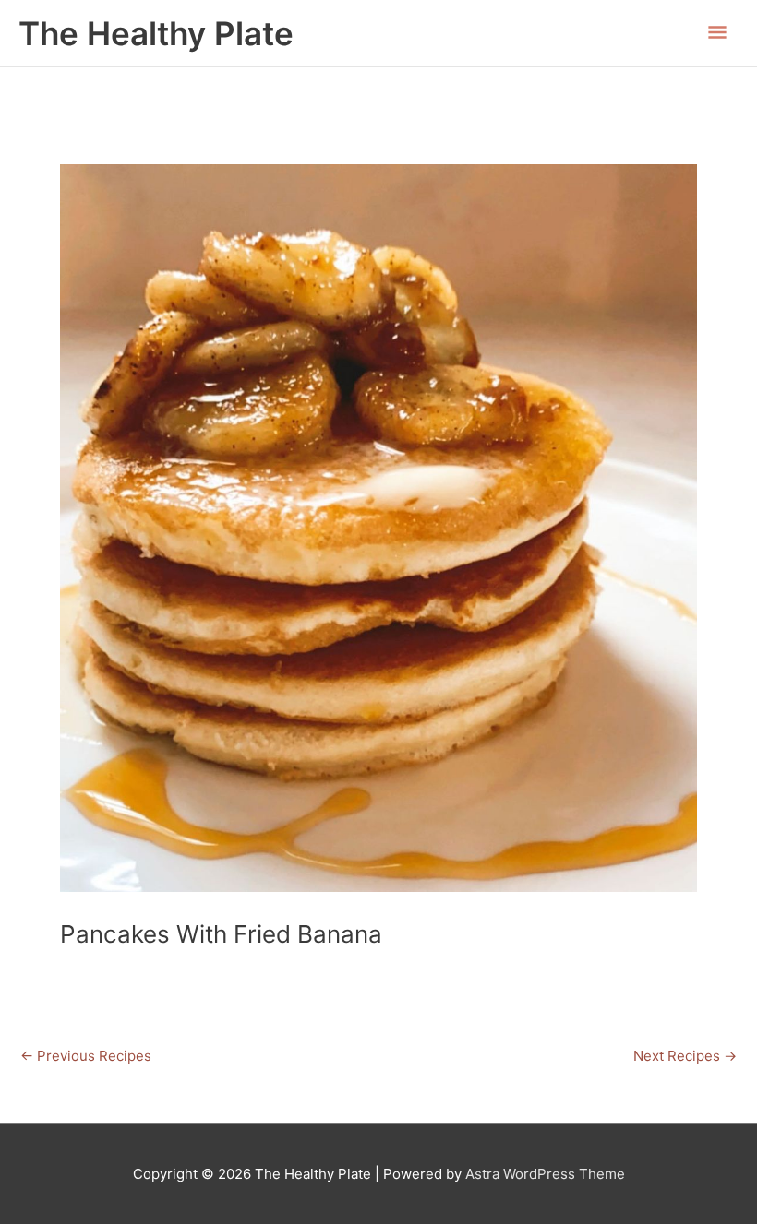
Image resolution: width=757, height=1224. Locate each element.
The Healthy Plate (156, 33)
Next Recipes (685, 1056)
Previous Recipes (85, 1056)
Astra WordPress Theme (545, 1173)
